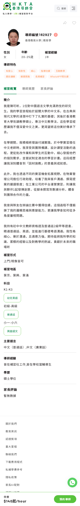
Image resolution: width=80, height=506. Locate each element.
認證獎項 (11, 439)
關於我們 (11, 423)
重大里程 (11, 446)
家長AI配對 (13, 485)
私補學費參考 (14, 469)
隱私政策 (11, 477)
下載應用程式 (14, 462)
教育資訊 (11, 431)
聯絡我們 (11, 454)
